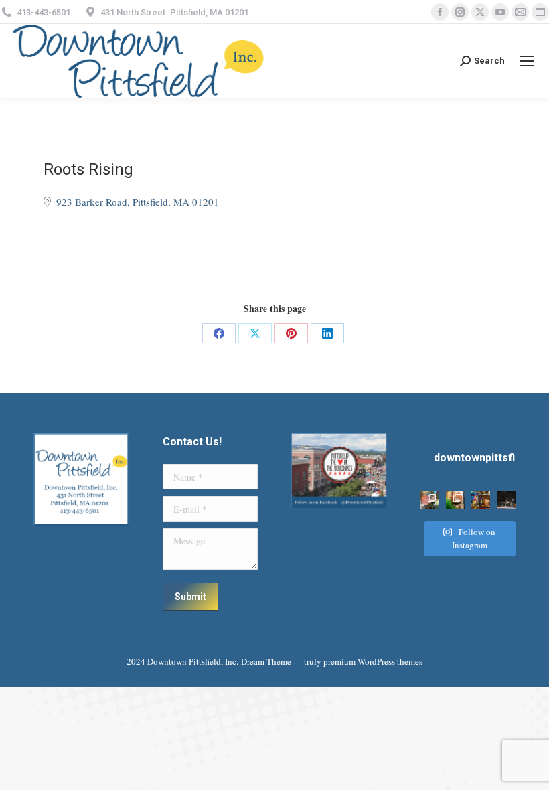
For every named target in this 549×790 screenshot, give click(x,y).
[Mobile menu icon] (527, 61)
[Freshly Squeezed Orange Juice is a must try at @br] (455, 500)
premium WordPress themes (372, 661)
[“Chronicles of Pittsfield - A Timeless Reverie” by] (506, 500)
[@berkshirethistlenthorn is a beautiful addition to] (429, 500)
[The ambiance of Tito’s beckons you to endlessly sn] (480, 500)
